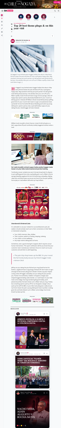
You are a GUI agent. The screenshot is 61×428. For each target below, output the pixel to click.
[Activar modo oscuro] (55, 10)
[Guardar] (52, 35)
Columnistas (1, 29)
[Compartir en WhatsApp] (12, 24)
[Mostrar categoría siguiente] (54, 17)
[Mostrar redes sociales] (1, 35)
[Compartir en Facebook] (12, 27)
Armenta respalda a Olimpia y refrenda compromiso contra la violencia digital (31, 321)
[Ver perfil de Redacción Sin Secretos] (13, 41)
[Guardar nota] (44, 314)
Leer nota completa (43, 347)
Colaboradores (1, 25)
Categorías (1, 32)
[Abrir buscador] (58, 10)
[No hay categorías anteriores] (10, 17)
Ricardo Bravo (23, 313)
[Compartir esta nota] (28, 347)
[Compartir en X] (12, 29)
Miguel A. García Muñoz (25, 392)
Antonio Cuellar (23, 352)
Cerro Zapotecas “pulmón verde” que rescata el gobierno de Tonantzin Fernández (31, 361)
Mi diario (1, 22)
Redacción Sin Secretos (22, 40)
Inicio (1, 18)
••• (47, 313)
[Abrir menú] (2, 10)
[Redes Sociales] (1, 35)
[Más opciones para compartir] (12, 32)
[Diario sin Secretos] (8, 11)
